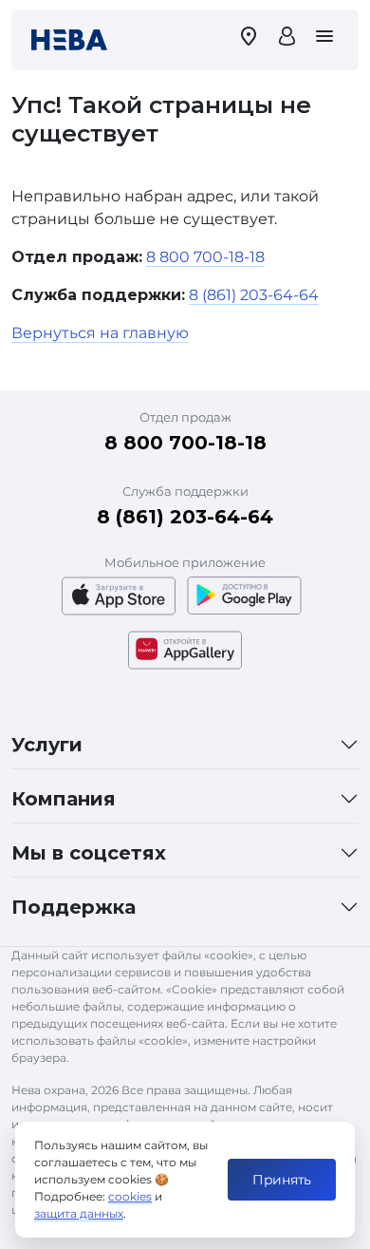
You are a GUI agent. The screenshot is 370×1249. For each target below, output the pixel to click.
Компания (63, 798)
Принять (281, 1179)
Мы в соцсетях (88, 853)
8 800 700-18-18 (205, 257)
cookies (130, 1196)
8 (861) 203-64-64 (254, 295)
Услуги (47, 744)
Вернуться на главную (100, 333)
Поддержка (73, 907)
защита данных (78, 1213)
